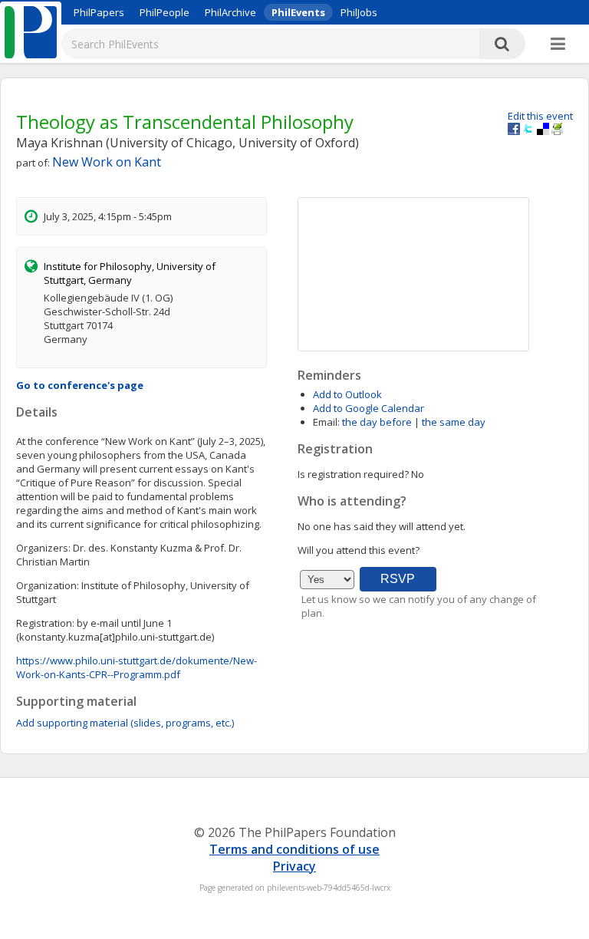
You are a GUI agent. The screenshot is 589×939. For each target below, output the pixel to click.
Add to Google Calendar (368, 408)
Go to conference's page (79, 385)
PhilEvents (298, 12)
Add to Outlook (347, 394)
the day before (377, 422)
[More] (557, 44)
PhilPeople (164, 12)
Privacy (294, 866)
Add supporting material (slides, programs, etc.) (125, 723)
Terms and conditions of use (294, 849)
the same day (453, 422)
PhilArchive (230, 12)
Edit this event (540, 116)
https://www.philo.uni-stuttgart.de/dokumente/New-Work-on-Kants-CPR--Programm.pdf (136, 667)
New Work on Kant (106, 161)
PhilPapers (99, 12)
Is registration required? (353, 474)
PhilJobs (359, 12)
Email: (326, 422)
